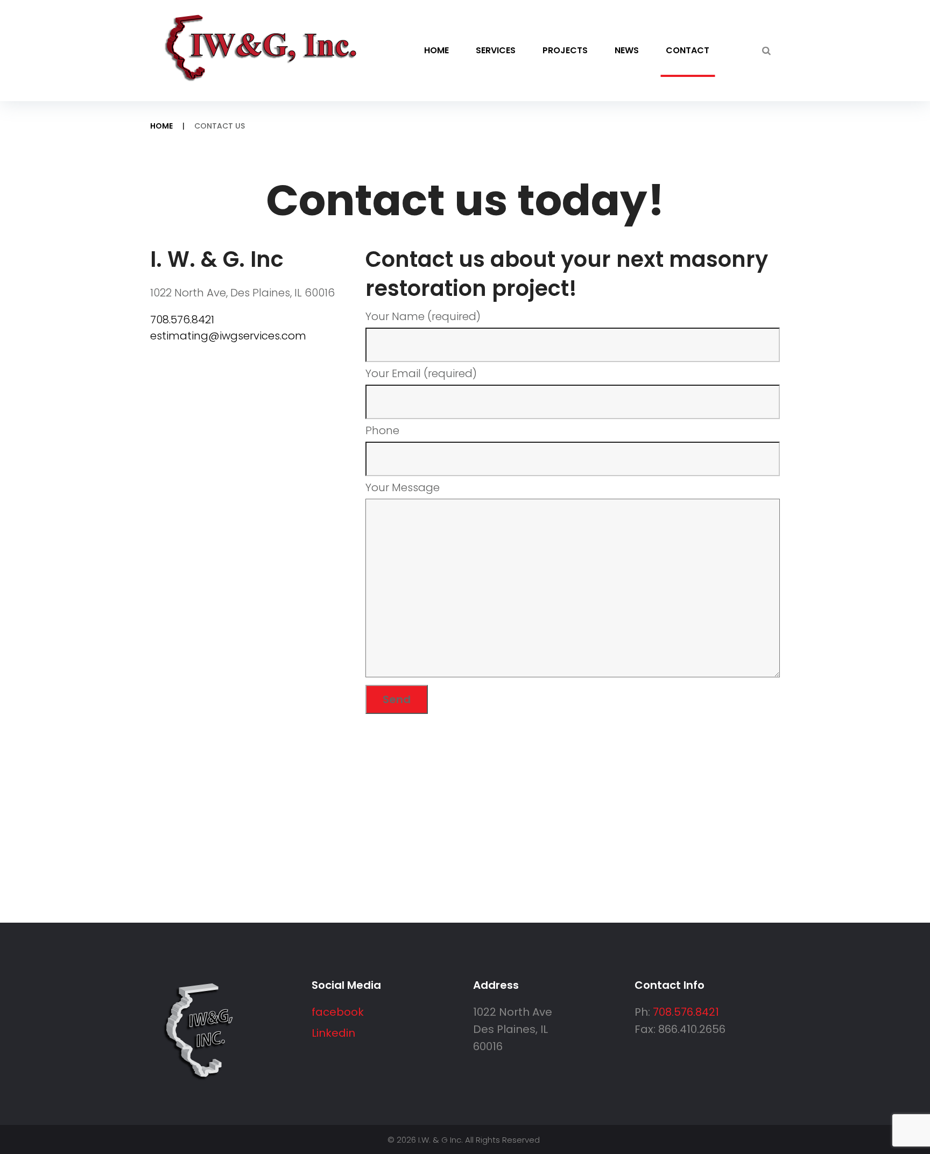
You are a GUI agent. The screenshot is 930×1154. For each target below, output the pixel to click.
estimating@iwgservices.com (228, 335)
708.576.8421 (182, 319)
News (627, 50)
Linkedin (333, 1032)
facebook (338, 1012)
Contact (687, 50)
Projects (565, 50)
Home (436, 50)
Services (496, 50)
